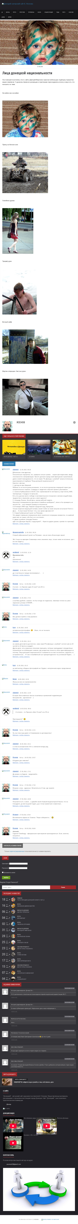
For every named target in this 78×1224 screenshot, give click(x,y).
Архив (9, 17)
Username (5, 863)
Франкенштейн (18, 532)
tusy (14, 627)
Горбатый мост (21, 979)
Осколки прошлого (23, 947)
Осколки (71, 12)
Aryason (15, 815)
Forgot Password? (12, 882)
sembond (16, 552)
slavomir (16, 469)
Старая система (21, 955)
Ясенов (15, 584)
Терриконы (31, 12)
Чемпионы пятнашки (23, 924)
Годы (57, 12)
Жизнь (8, 12)
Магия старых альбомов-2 (25, 948)
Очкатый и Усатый (22, 942)
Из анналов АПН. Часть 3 (62, 456)
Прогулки (22, 12)
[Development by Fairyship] (50, 1219)
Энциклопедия (48, 12)
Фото (64, 12)
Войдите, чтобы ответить (21, 523)
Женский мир (21, 918)
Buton (15, 679)
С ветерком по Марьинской (25, 973)
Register (3, 882)
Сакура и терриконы (23, 912)
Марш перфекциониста (24, 961)
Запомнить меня (9, 872)
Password (5, 868)
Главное (19, 898)
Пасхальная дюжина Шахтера (26, 906)
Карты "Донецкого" (21, 1079)
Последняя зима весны (24, 930)
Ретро (14, 12)
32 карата (32, 456)
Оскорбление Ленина (23, 936)
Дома (3, 17)
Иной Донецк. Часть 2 (11, 456)
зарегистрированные (17, 851)
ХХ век (39, 12)
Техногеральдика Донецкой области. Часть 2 (30, 900)
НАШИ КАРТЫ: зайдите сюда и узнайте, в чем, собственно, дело (34, 1082)
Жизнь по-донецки (23, 910)
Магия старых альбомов (24, 967)
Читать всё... (14, 997)
